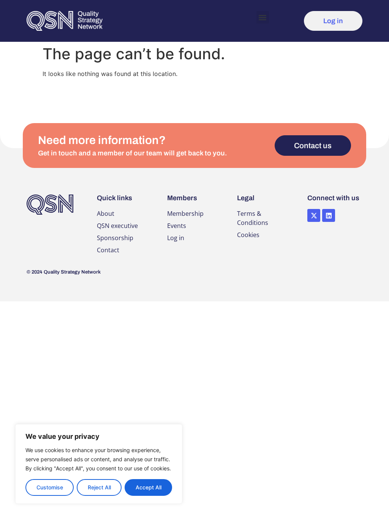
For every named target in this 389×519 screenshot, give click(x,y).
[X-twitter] (313, 215)
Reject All (99, 487)
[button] (262, 17)
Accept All (148, 487)
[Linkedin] (328, 215)
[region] (98, 464)
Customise (49, 487)
